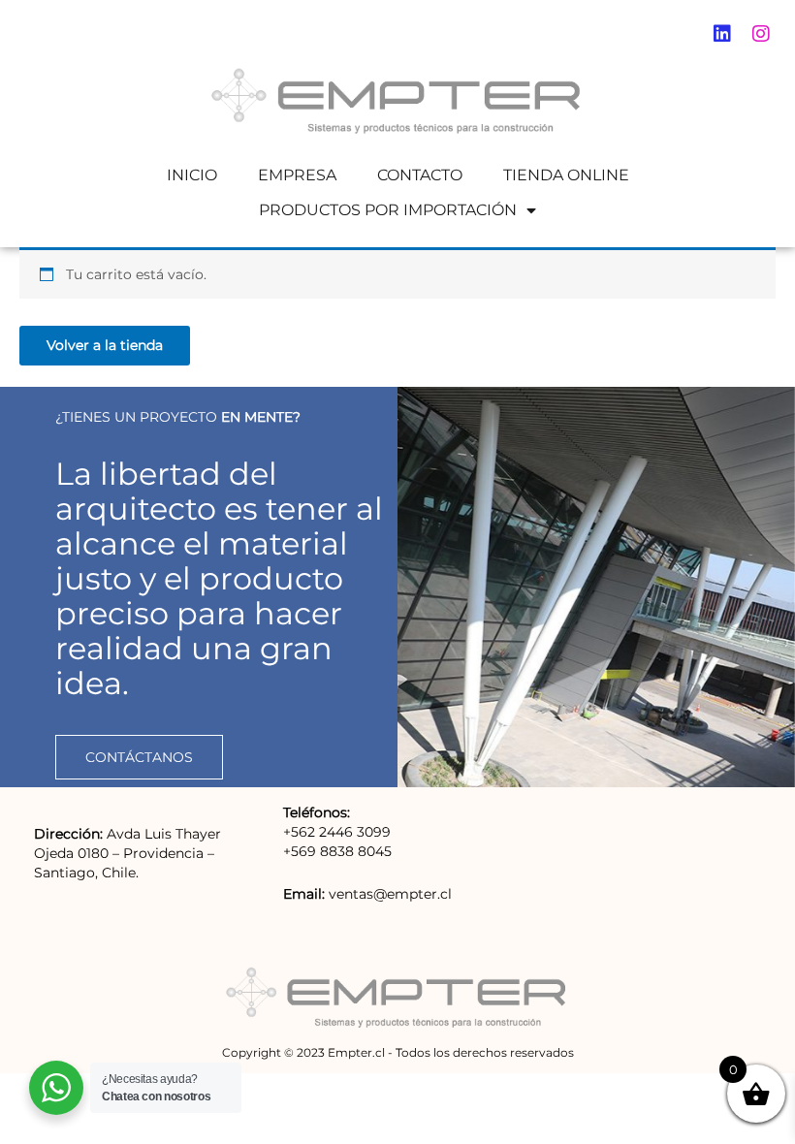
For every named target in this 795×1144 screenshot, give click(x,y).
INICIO (192, 175)
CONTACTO (419, 175)
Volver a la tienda (105, 345)
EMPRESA (297, 175)
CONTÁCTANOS (139, 757)
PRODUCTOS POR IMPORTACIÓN (388, 210)
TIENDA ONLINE (566, 175)
